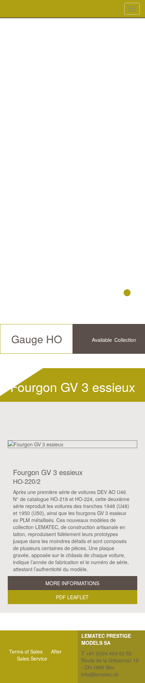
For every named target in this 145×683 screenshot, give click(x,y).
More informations (72, 583)
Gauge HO (36, 338)
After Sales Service (39, 655)
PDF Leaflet (72, 597)
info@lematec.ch (100, 674)
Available (102, 339)
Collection (125, 339)
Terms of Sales (26, 651)
